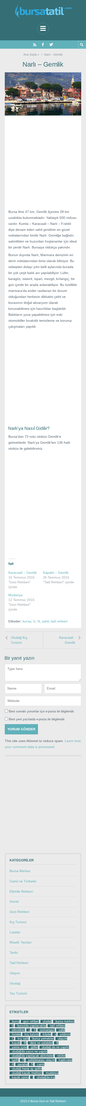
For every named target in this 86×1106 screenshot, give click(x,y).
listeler (16, 1034)
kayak (16, 1042)
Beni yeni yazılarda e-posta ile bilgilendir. (37, 719)
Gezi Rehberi (19, 912)
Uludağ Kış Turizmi (19, 640)
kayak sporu (20, 1077)
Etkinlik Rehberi (21, 891)
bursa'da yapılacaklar (31, 1025)
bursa (26, 621)
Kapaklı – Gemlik (56, 572)
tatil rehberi (59, 621)
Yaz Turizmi (18, 993)
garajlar (23, 1064)
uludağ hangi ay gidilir (27, 1068)
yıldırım (65, 1034)
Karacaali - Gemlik (67, 640)
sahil (45, 621)
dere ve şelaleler (41, 1042)
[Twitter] (51, 44)
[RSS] (35, 44)
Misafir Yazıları (21, 942)
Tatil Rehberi (19, 963)
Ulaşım (15, 973)
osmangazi (47, 1030)
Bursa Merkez (20, 871)
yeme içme (19, 1047)
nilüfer (61, 1055)
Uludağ (15, 983)
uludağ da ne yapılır (55, 1047)
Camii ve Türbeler (23, 881)
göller (34, 1047)
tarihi (15, 1060)
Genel (14, 901)
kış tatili (23, 1038)
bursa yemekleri (43, 1038)
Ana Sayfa (30, 54)
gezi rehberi (31, 1021)
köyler (47, 1034)
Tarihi (14, 952)
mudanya (52, 1072)
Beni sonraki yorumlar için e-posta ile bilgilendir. (42, 711)
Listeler (15, 932)
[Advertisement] (43, 164)
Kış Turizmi (18, 922)
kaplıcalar (65, 1060)
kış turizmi (32, 1034)
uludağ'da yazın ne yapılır (29, 1051)
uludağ (47, 1021)
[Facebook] (43, 44)
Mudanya (15, 595)
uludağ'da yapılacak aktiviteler (33, 1055)
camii (40, 1064)
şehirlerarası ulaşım (41, 1060)
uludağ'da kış (46, 1077)
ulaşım (62, 1038)
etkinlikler (18, 1030)
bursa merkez (64, 1021)
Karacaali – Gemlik (22, 572)
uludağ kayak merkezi (27, 1072)
